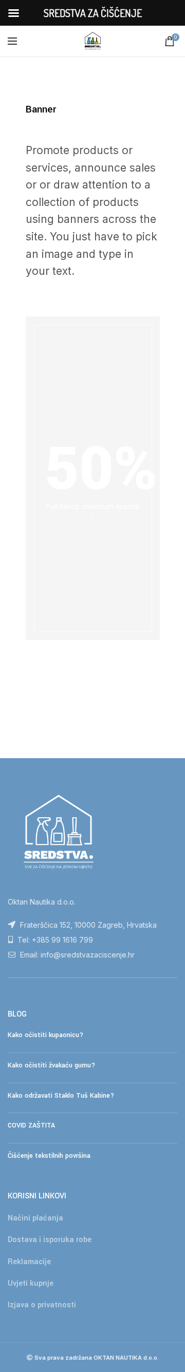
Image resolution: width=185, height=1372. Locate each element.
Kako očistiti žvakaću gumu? (51, 1065)
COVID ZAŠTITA (31, 1125)
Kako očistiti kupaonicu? (45, 1035)
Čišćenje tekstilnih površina (49, 1155)
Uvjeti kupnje (30, 1283)
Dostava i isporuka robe (49, 1239)
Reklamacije (29, 1261)
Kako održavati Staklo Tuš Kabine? (61, 1095)
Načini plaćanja (35, 1218)
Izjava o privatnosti (42, 1305)
